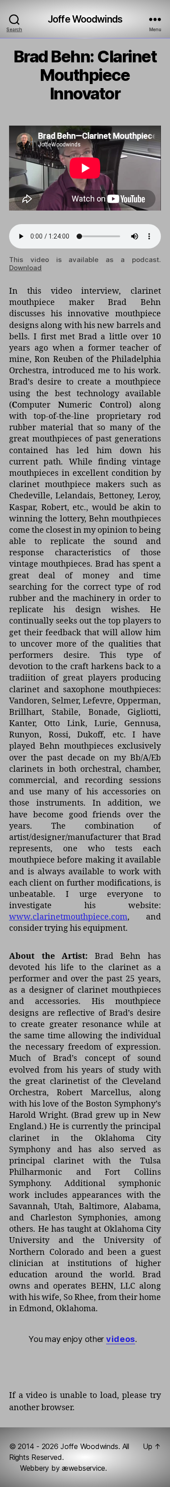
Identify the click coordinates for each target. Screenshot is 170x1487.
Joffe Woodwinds (85, 19)
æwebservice (83, 1468)
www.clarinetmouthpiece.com (68, 917)
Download (25, 267)
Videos (120, 1339)
